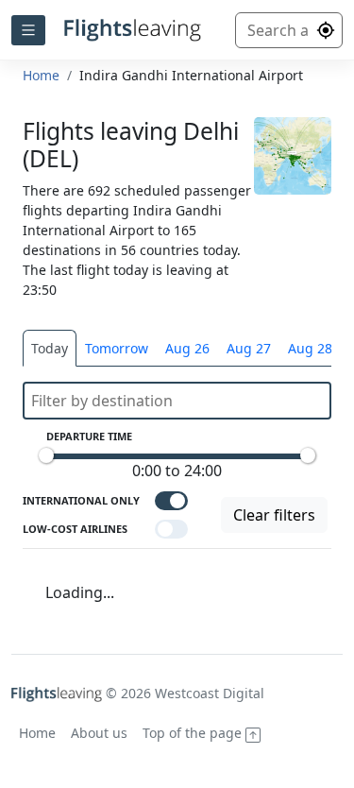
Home (41, 75)
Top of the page (194, 733)
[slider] (46, 455)
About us (99, 733)
